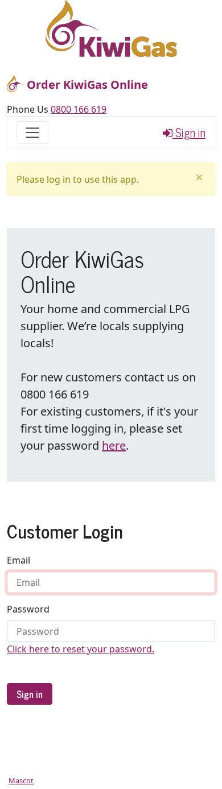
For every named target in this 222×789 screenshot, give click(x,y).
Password (28, 609)
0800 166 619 (78, 109)
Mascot (21, 780)
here (114, 445)
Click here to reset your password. (80, 649)
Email (18, 560)
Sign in (188, 132)
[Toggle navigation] (32, 132)
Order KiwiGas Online (86, 84)
